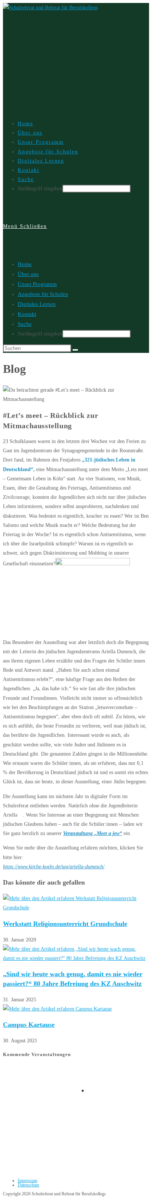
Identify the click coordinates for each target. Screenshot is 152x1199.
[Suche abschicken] (75, 350)
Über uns (28, 274)
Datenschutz (28, 1185)
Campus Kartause (29, 1024)
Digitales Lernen (37, 304)
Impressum (27, 1180)
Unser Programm (37, 284)
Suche (25, 324)
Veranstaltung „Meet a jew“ (92, 833)
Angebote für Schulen (43, 294)
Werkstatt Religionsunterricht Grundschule (65, 923)
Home (25, 264)
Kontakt (27, 314)
